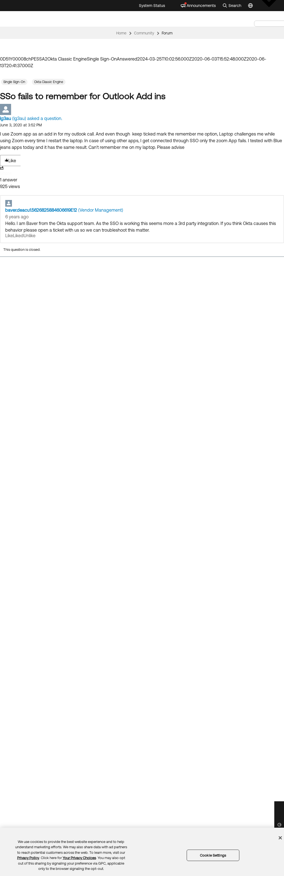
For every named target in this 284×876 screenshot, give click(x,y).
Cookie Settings (213, 855)
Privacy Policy (28, 858)
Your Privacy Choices (79, 858)
